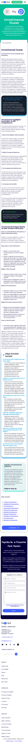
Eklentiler (4, 707)
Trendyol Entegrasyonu (10, 502)
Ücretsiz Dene (17, 2)
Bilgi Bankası (4, 727)
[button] (25, 2)
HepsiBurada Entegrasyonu (11, 504)
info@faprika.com (6, 641)
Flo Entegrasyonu (8, 518)
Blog (2, 675)
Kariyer (3, 672)
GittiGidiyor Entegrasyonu (11, 516)
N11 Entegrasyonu (8, 506)
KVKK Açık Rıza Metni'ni (12, 605)
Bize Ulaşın (4, 681)
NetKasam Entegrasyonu (11, 520)
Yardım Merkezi (5, 717)
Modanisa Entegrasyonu (10, 512)
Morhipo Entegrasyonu (10, 514)
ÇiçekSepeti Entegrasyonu (11, 508)
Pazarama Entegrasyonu (10, 510)
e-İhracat (4, 701)
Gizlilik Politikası (9, 741)
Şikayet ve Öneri (6, 733)
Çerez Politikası (18, 741)
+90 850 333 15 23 (7, 637)
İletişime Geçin (5, 736)
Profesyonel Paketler (7, 692)
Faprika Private (5, 698)
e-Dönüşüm (4, 704)
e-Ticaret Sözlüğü (6, 724)
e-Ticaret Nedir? (6, 730)
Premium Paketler (6, 695)
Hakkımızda (4, 666)
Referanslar (4, 678)
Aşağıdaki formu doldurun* (15, 575)
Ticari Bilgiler (5, 669)
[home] (5, 2)
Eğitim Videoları (5, 721)
